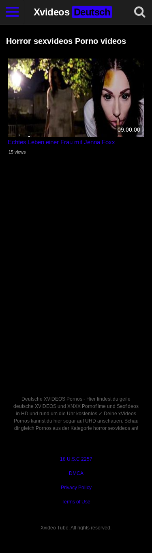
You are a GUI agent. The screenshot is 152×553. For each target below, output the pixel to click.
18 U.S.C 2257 (76, 459)
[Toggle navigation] (12, 12)
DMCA (76, 473)
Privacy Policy (76, 487)
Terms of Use (76, 502)
